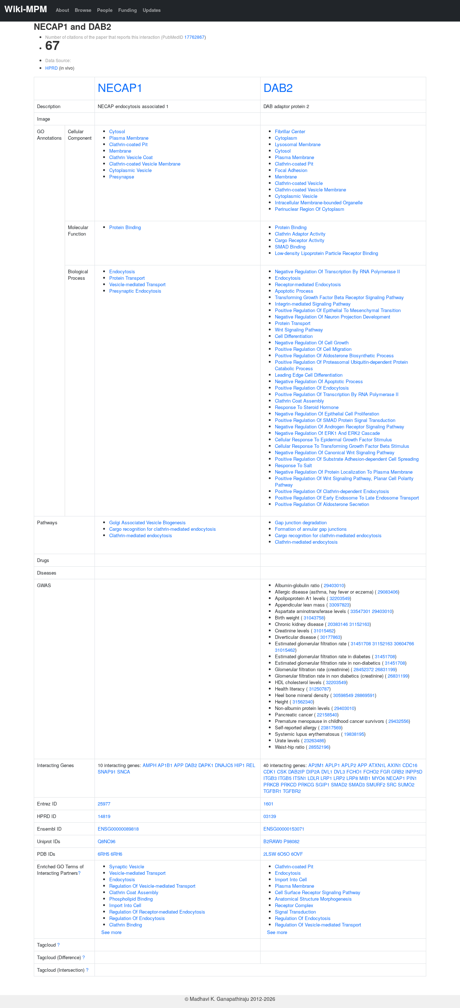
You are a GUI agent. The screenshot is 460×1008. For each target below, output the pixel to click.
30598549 (343, 695)
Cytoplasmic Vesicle (130, 170)
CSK (282, 771)
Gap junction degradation (301, 522)
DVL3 (339, 771)
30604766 (404, 643)
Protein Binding (125, 227)
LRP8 (352, 778)
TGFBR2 (292, 791)
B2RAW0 (272, 841)
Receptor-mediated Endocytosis (308, 284)
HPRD (51, 68)
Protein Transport (127, 277)
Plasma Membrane (128, 137)
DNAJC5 (224, 765)
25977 (104, 803)
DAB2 (278, 87)
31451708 (361, 643)
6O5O (283, 853)
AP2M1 (316, 765)
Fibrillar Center (290, 131)
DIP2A (313, 771)
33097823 (339, 604)
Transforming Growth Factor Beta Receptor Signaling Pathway (339, 297)
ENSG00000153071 (283, 828)
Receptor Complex (294, 905)
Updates (152, 9)
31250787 (319, 688)
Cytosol (117, 131)
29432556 (398, 720)
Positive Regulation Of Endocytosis (312, 387)
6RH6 (116, 853)
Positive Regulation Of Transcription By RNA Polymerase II (337, 394)
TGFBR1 (272, 791)
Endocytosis (122, 271)
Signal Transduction (295, 911)
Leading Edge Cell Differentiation (308, 374)
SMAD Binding (290, 246)
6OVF (297, 853)
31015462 (324, 630)
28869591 (365, 695)
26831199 (385, 669)
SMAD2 (339, 784)
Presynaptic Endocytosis (135, 290)
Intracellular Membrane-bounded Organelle (319, 202)
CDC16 (409, 765)
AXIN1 (394, 765)
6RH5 (103, 853)
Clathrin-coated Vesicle (299, 183)
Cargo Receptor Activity (300, 240)
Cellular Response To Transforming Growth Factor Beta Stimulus (342, 445)
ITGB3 (270, 778)
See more (111, 932)
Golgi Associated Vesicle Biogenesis (147, 522)
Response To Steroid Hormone (307, 407)
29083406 (388, 591)
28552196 (319, 746)
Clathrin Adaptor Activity (300, 233)
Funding (127, 9)
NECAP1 (120, 87)
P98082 (291, 841)
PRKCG (306, 784)
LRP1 (326, 778)
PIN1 (411, 778)
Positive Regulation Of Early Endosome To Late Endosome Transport (347, 497)
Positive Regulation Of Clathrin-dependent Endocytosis (332, 491)
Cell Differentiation (294, 336)
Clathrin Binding (125, 924)
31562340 (303, 701)
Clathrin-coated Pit (128, 144)
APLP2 (348, 765)
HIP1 (239, 765)
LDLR (313, 778)
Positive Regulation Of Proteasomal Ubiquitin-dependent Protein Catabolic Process (341, 365)
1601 (268, 803)
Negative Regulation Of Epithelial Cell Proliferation (327, 413)
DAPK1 (205, 765)
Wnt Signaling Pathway (299, 329)
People (104, 9)
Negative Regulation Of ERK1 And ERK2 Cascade (327, 432)
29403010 (334, 585)
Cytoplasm (286, 137)
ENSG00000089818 (118, 828)
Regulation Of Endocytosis (137, 918)
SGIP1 (323, 784)
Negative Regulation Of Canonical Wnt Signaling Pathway (335, 452)
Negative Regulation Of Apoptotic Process (319, 381)
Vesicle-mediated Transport (137, 284)
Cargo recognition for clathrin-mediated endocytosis (162, 528)
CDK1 (269, 771)
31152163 (359, 624)
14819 (104, 816)
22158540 (327, 714)
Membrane (120, 150)
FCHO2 (371, 771)
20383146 (338, 624)
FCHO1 (354, 771)
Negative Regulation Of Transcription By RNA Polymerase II (337, 271)
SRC (391, 784)
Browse (83, 9)
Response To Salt (293, 465)
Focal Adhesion (291, 170)
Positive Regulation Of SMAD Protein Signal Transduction (335, 420)
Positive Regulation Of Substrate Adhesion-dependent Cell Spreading (347, 458)
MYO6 (378, 778)
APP (179, 765)
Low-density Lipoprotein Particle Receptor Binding (326, 253)
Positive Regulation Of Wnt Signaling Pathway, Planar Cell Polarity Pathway (344, 481)
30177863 (330, 636)
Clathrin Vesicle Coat (131, 157)
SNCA (123, 771)
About (62, 9)
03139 (269, 816)
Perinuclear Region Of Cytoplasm (309, 208)
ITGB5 (284, 778)
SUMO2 (406, 784)
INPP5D (413, 771)
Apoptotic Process (294, 290)
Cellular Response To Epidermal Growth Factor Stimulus (333, 439)
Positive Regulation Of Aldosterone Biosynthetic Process (334, 355)
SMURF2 (375, 784)
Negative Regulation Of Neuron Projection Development (332, 316)
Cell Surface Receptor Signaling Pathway (317, 892)
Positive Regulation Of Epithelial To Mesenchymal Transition (338, 310)
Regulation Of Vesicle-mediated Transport (152, 885)
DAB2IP (296, 771)
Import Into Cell (125, 905)
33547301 (360, 611)
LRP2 (339, 778)
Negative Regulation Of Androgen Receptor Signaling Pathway (339, 426)
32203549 (340, 598)
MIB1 (365, 778)
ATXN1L (377, 765)
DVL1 (326, 771)
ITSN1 (299, 778)
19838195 (354, 733)
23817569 (331, 727)
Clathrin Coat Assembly (299, 400)
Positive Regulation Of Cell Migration (313, 348)
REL (250, 765)
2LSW (269, 853)
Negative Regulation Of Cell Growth (312, 342)
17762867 (194, 37)
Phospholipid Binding (131, 898)
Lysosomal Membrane (298, 144)
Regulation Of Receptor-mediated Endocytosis (157, 911)
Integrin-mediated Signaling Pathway (313, 303)
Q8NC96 (106, 841)
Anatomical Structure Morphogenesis (313, 898)
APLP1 (332, 765)
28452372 (364, 669)
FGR (385, 771)
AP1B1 (165, 765)
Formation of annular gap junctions (311, 528)
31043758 (314, 617)
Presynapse (121, 176)
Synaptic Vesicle (126, 866)
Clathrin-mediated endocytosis (140, 535)
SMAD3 (357, 784)
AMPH (149, 765)
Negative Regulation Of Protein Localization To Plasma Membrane (344, 471)
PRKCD (288, 784)
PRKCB (271, 784)
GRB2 (397, 771)
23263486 (314, 740)
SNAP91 (107, 771)
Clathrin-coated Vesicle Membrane (144, 163)
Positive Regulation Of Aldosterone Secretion (322, 504)
